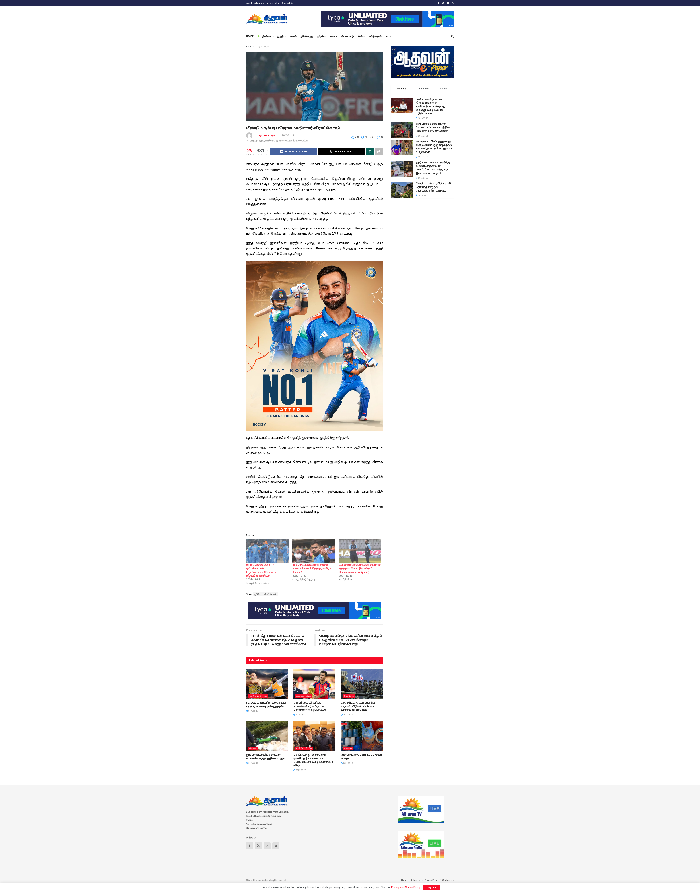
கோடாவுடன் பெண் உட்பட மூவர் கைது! (361, 757)
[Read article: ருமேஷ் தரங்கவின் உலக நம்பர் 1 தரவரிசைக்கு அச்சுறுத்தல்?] (267, 684)
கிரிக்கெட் (270, 140)
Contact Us (287, 3)
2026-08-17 (253, 711)
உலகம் (293, 36)
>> (387, 36)
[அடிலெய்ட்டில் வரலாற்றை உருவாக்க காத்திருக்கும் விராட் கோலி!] (313, 551)
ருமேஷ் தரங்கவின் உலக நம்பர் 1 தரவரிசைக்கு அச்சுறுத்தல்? (266, 704)
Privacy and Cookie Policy (405, 887)
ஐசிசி (257, 594)
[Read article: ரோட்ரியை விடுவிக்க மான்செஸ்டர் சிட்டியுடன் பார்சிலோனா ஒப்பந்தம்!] (314, 684)
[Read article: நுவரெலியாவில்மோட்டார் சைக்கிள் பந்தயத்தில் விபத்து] (267, 736)
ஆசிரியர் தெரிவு (262, 46)
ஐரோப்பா (321, 36)
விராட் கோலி (270, 594)
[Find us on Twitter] (443, 3)
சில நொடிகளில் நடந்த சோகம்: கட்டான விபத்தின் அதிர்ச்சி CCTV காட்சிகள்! (433, 127)
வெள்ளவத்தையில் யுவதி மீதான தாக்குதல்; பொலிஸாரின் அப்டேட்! (433, 187)
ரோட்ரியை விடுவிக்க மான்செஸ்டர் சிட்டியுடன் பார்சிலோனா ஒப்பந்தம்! (309, 706)
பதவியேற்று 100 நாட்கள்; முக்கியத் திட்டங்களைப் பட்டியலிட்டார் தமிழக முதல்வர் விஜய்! (313, 760)
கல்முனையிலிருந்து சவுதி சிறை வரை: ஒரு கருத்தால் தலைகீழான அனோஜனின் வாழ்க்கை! (434, 146)
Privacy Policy (273, 3)
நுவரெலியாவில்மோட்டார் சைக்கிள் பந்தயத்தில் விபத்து (265, 757)
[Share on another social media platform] (379, 151)
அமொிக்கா (349, 696)
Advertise (259, 3)
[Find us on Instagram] (267, 845)
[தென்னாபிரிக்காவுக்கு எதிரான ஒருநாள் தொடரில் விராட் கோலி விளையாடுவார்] (360, 551)
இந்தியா (281, 36)
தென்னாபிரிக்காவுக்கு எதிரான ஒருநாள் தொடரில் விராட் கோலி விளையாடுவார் (360, 568)
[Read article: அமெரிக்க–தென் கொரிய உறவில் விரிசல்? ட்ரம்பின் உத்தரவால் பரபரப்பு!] (362, 684)
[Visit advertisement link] (387, 19)
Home (249, 46)
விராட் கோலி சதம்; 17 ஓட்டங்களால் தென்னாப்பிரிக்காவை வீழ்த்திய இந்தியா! (261, 570)
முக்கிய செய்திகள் (285, 140)
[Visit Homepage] (267, 19)
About (249, 3)
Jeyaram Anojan (266, 135)
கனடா (333, 36)
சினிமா (361, 36)
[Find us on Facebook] (438, 3)
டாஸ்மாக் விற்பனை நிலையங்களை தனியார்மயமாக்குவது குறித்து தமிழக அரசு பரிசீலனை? (431, 106)
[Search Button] (452, 36)
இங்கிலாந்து (307, 36)
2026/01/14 (288, 135)
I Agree (431, 887)
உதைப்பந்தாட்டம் (303, 696)
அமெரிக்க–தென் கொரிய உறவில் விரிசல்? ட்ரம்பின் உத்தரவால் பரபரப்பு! (358, 706)
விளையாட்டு (347, 36)
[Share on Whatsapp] (370, 151)
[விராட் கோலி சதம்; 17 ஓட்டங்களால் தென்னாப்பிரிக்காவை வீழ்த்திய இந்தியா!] (267, 551)
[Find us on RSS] (453, 3)
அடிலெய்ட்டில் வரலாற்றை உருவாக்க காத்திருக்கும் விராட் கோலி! (312, 568)
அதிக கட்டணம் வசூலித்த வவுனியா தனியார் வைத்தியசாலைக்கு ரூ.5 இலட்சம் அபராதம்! (433, 168)
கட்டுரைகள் (375, 36)
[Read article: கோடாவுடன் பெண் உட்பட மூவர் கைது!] (362, 736)
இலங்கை (266, 36)
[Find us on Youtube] (448, 3)
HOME (250, 36)
